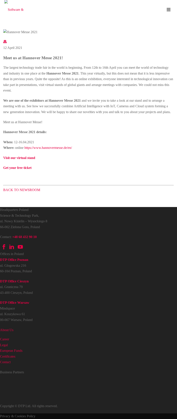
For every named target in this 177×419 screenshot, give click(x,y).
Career (4, 339)
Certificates (7, 356)
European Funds (11, 350)
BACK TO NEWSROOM (21, 190)
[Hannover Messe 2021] (88, 32)
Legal (4, 345)
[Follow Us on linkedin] (11, 248)
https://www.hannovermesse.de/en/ (48, 148)
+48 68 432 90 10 (24, 237)
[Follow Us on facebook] (3, 248)
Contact (5, 362)
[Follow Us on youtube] (20, 248)
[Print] (5, 42)
